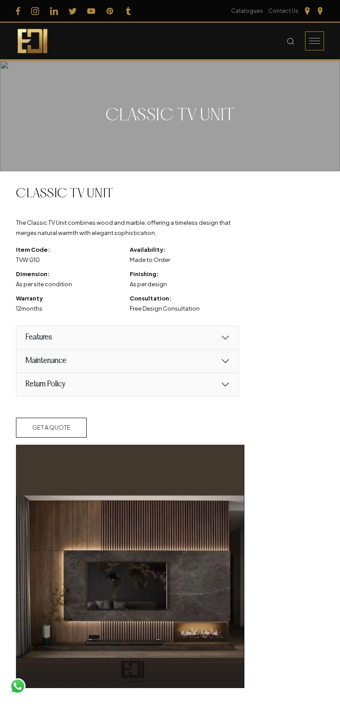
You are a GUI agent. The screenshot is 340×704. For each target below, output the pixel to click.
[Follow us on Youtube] (91, 11)
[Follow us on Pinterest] (110, 11)
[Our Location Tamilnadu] (307, 11)
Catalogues (247, 11)
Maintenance (45, 361)
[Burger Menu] (314, 40)
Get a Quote (51, 427)
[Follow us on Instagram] (35, 11)
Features (38, 337)
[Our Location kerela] (320, 11)
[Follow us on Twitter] (73, 11)
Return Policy (45, 384)
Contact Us (283, 11)
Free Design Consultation (165, 308)
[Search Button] (290, 41)
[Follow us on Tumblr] (128, 11)
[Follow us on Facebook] (18, 11)
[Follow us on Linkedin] (54, 11)
